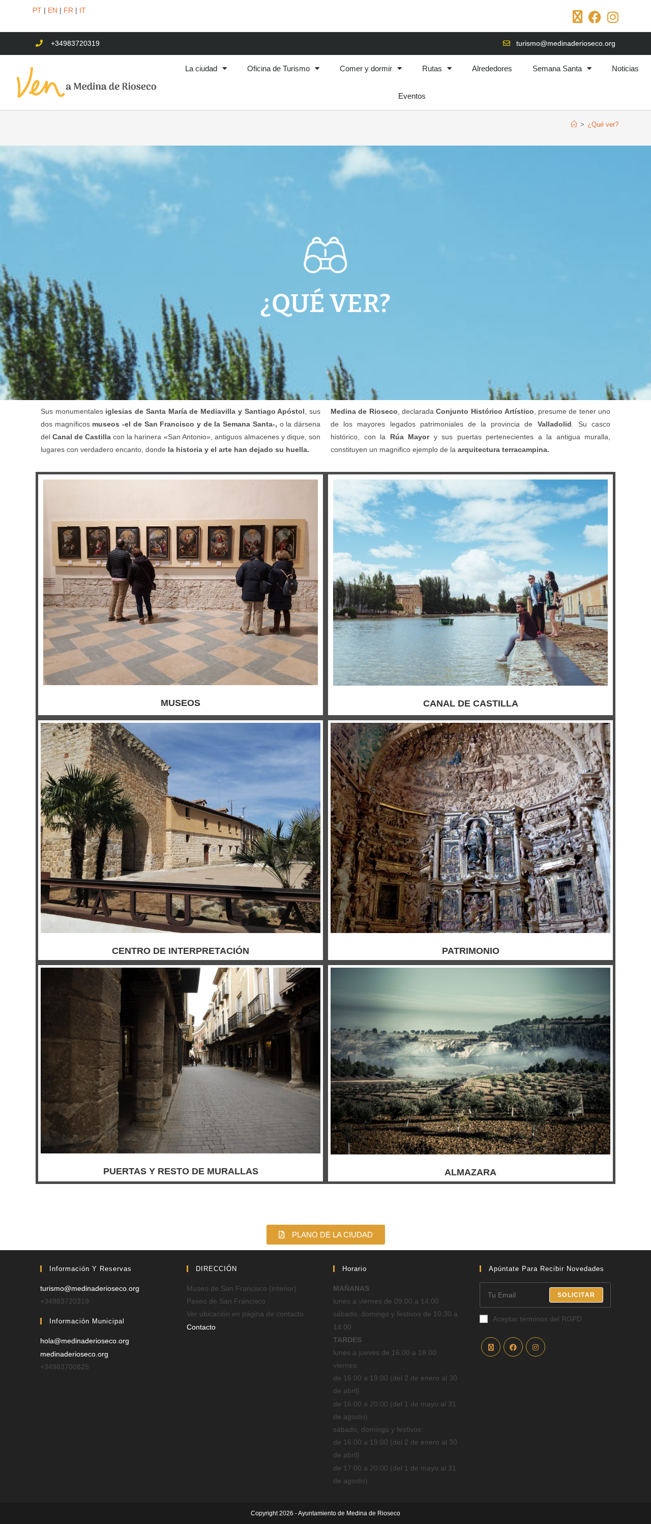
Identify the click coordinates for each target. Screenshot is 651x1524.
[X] (490, 1347)
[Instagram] (535, 1347)
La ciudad (201, 68)
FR (68, 10)
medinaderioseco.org (74, 1354)
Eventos (412, 96)
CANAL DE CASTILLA (470, 703)
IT (82, 10)
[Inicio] (574, 124)
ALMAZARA (470, 1172)
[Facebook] (513, 1347)
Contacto (201, 1327)
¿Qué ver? (602, 124)
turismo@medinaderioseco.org (89, 1288)
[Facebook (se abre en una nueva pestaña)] (594, 17)
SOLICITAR (576, 1295)
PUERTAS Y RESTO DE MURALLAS (180, 1171)
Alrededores (492, 68)
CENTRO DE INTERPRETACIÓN (180, 951)
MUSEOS (180, 703)
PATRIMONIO (470, 951)
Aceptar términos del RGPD (537, 1319)
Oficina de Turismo (278, 68)
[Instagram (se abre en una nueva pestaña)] (611, 17)
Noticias (625, 68)
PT (37, 10)
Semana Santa (557, 68)
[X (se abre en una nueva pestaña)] (577, 17)
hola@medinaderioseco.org (84, 1341)
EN (52, 10)
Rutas (432, 68)
